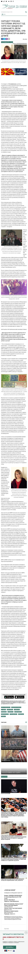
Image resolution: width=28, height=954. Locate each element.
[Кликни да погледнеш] (14, 744)
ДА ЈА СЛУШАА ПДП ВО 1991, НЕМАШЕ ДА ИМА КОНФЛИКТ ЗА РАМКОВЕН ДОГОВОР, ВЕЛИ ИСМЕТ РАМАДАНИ (13, 734)
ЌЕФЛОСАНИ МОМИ (5, 793)
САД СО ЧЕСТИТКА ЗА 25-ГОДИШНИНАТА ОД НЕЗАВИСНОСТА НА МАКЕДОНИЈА (13, 758)
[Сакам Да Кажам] (14, 10)
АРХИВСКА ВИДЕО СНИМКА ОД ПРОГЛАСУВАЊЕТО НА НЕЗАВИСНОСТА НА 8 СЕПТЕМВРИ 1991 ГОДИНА (13, 771)
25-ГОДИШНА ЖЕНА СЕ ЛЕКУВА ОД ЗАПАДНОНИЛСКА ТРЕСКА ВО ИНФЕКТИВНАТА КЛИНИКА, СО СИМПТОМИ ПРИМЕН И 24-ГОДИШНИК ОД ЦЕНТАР (13, 859)
